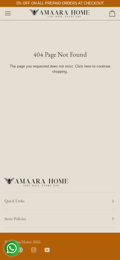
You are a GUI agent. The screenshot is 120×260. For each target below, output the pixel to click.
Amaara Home (20, 241)
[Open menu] (12, 13)
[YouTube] (47, 249)
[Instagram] (33, 249)
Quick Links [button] (14, 200)
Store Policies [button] (15, 218)
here (87, 66)
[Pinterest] (20, 249)
